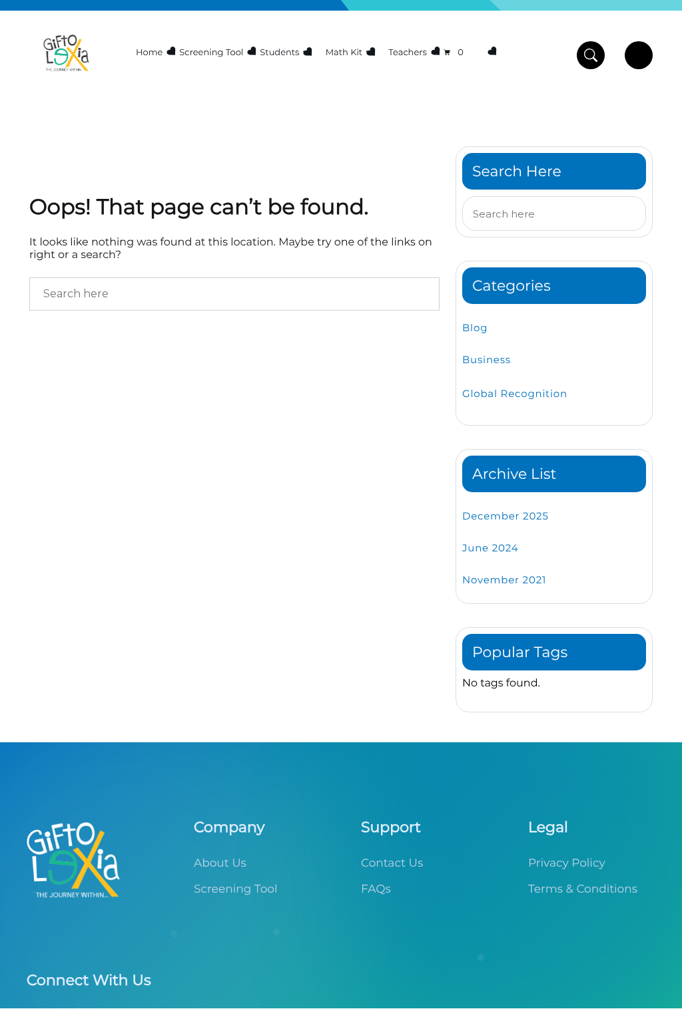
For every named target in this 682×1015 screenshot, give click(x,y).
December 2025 (505, 515)
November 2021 (504, 579)
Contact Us (392, 863)
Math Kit (344, 52)
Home (149, 52)
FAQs (376, 889)
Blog (475, 327)
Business (486, 359)
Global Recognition (514, 393)
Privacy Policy (566, 863)
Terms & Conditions (582, 889)
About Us (220, 863)
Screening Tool (211, 52)
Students (279, 52)
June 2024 (490, 547)
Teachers (407, 52)
